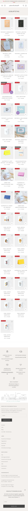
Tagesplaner (4, 441)
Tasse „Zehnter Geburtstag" (21, 292)
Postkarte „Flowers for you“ (21, 54)
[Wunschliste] (5, 5)
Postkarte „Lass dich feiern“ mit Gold (21, 33)
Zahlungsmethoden (5, 457)
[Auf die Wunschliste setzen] (12, 18)
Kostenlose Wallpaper (6, 438)
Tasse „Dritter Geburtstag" (7, 228)
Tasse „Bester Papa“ (21, 96)
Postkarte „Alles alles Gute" (7, 119)
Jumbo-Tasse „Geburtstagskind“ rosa (7, 183)
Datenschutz (4, 466)
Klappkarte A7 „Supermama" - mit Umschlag (20, 184)
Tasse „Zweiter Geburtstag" (21, 228)
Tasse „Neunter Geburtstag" (21, 314)
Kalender (3, 445)
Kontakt (3, 425)
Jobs (2, 427)
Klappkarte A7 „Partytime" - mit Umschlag (21, 271)
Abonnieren (6, 420)
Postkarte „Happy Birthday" (7, 54)
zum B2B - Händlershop (6, 431)
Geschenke (3, 443)
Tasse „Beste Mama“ (7, 139)
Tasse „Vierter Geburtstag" (7, 292)
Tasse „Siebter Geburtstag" (20, 249)
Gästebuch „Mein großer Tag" (21, 119)
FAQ (2, 454)
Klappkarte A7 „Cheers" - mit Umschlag (7, 206)
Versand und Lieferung (6, 459)
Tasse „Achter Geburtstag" (7, 335)
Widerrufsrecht (4, 461)
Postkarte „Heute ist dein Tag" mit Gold (21, 76)
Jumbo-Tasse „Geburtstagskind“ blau (21, 206)
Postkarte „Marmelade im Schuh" (7, 33)
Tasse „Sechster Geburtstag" (7, 249)
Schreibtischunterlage (6, 447)
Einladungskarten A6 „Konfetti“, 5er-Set (21, 162)
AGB (2, 463)
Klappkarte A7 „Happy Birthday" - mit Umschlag (7, 162)
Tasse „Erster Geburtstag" (7, 314)
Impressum (3, 468)
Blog (2, 429)
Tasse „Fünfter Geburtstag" (7, 271)
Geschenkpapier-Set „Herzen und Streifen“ (7, 97)
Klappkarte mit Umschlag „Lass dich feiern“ (7, 76)
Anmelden (14, 506)
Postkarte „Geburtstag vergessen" (21, 140)
